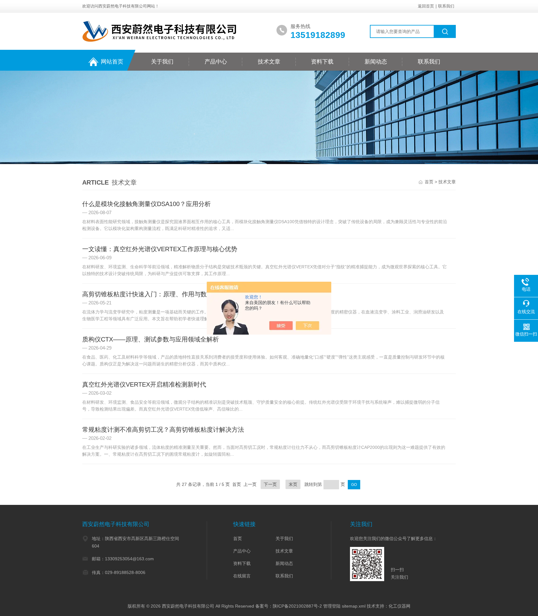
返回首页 (426, 6)
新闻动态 (376, 62)
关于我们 (162, 62)
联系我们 (446, 6)
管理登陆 (332, 606)
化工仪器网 (399, 606)
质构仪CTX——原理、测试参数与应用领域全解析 (150, 339)
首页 (429, 181)
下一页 (270, 484)
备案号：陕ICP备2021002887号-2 (288, 606)
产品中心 (216, 62)
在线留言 (242, 575)
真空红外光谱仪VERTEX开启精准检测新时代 (144, 384)
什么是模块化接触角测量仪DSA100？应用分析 (146, 203)
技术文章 (269, 62)
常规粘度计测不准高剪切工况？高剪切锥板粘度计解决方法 (163, 429)
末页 (293, 484)
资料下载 (322, 62)
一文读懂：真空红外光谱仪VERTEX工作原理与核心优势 (159, 249)
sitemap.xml (354, 606)
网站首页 (112, 62)
